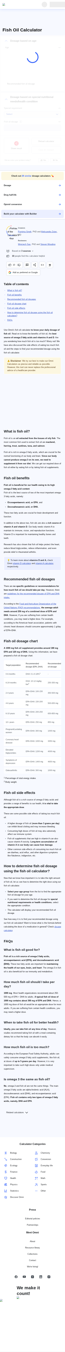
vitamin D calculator (22, 563)
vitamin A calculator (44, 563)
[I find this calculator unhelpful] (19, 265)
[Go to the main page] (17, 4)
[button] (32, 176)
